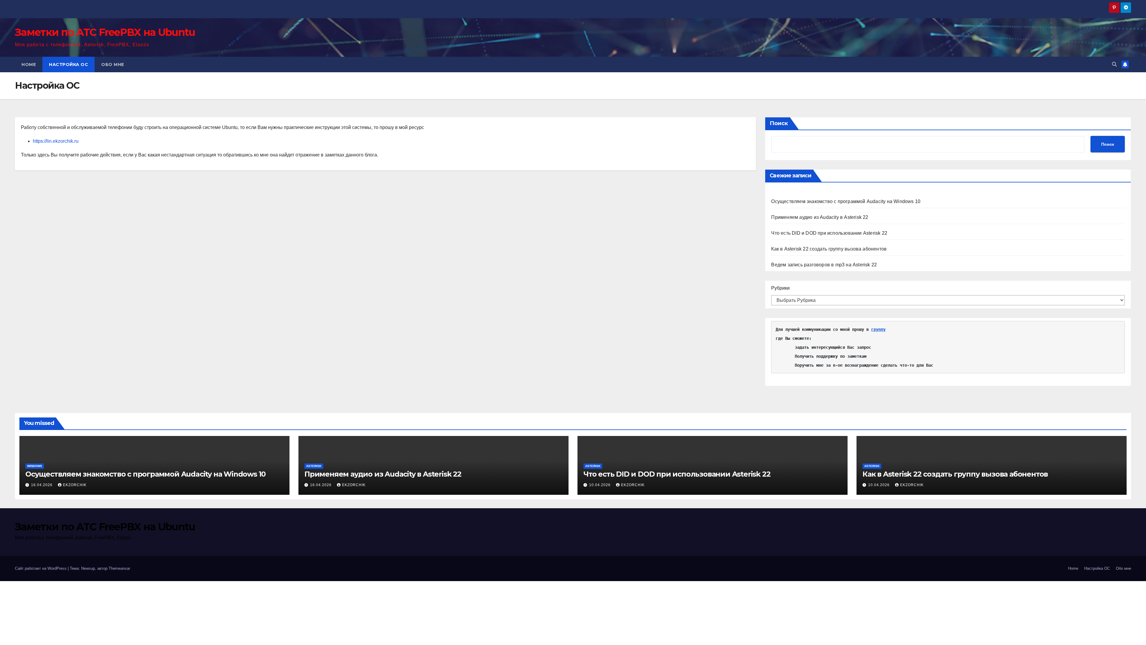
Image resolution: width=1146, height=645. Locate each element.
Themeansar (119, 568)
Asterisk (313, 466)
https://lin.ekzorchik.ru (55, 141)
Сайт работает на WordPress (41, 568)
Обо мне (112, 64)
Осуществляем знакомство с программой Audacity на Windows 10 (845, 201)
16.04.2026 (42, 485)
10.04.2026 (600, 485)
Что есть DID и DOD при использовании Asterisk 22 (829, 233)
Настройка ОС (68, 64)
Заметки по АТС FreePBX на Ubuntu (105, 32)
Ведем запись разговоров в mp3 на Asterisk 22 (824, 264)
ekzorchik (75, 485)
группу (878, 329)
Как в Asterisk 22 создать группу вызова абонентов (829, 248)
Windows (34, 466)
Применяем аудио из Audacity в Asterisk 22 (819, 217)
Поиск (779, 123)
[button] (1114, 64)
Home (28, 64)
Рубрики (780, 288)
